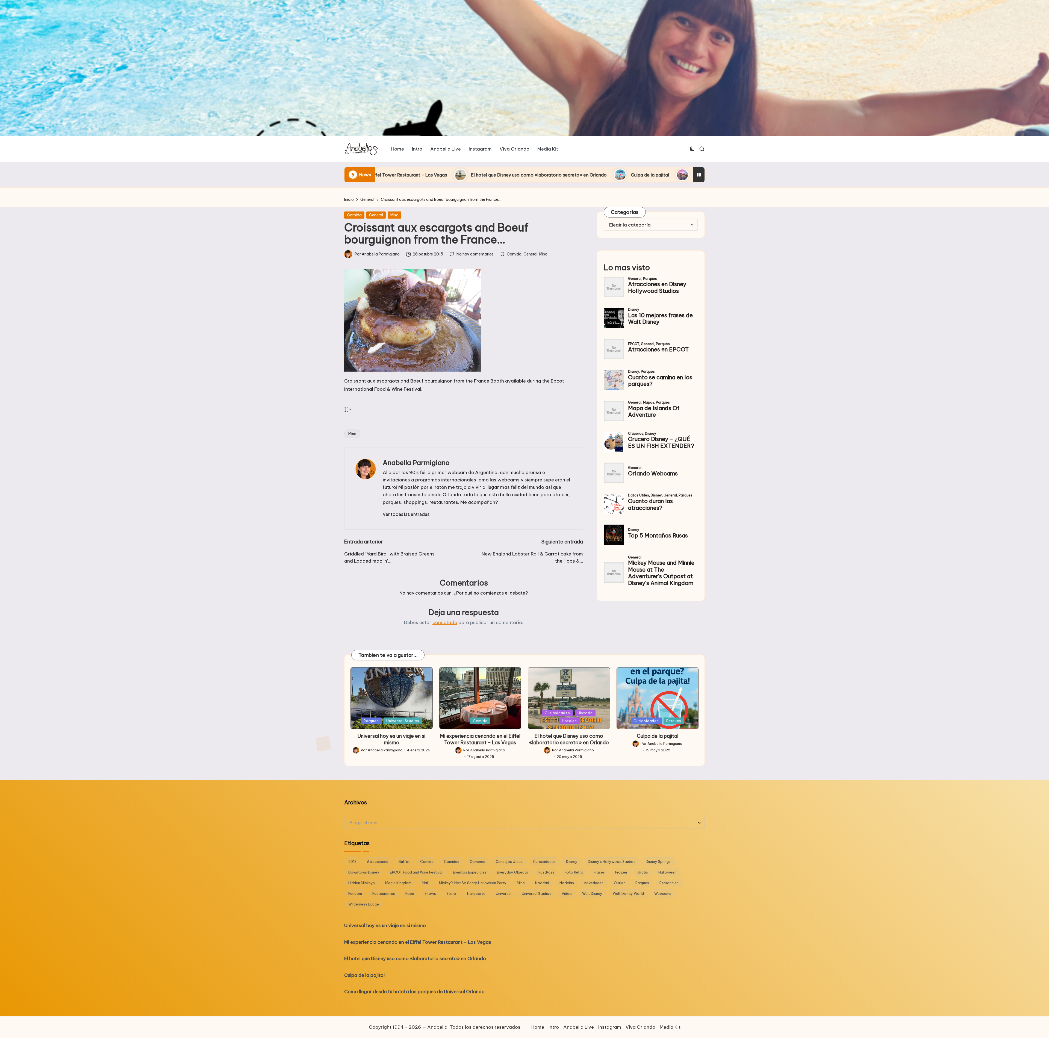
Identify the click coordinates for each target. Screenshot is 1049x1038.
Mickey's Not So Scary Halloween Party (472, 883)
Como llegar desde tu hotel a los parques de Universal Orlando (581, 175)
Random (355, 893)
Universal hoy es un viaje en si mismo (391, 739)
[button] (406, 514)
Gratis (642, 872)
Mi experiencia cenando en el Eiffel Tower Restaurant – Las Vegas (480, 739)
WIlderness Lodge (363, 904)
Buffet (404, 861)
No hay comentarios (474, 254)
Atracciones (377, 861)
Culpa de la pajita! (472, 175)
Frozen (621, 872)
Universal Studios (402, 721)
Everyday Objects (512, 872)
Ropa (409, 893)
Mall (425, 883)
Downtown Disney (363, 872)
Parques (371, 721)
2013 (352, 861)
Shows (430, 893)
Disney (571, 861)
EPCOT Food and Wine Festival (416, 872)
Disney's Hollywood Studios (611, 861)
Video (567, 893)
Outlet (619, 883)
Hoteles (569, 721)
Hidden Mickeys (361, 883)
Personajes (669, 883)
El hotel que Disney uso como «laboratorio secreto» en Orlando (569, 739)
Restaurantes (383, 893)
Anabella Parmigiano (416, 462)
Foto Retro (574, 872)
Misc (394, 215)
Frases (599, 872)
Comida (354, 215)
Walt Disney (592, 893)
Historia (585, 713)
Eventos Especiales (470, 872)
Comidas (451, 861)
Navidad (542, 883)
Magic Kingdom (398, 883)
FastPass (546, 872)
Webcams (662, 893)
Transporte (475, 893)
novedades (593, 883)
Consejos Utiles (509, 861)
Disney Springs (658, 861)
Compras (477, 861)
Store (451, 893)
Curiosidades (557, 713)
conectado (444, 622)
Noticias (566, 883)
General (376, 215)
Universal (503, 893)
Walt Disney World (628, 893)
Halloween (667, 872)
